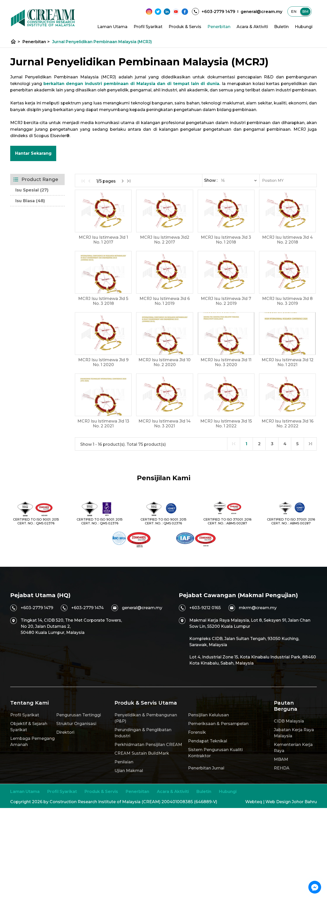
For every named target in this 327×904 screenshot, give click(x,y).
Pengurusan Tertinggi (78, 715)
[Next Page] (123, 181)
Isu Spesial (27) (32, 190)
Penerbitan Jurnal (206, 768)
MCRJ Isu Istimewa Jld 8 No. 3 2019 (287, 301)
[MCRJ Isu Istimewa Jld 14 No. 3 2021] (164, 395)
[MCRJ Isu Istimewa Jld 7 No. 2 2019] (226, 272)
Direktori (65, 732)
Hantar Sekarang (33, 153)
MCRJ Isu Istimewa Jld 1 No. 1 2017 (103, 240)
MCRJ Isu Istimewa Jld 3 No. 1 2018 (226, 240)
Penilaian (123, 762)
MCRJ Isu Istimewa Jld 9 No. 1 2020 (103, 362)
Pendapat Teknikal (207, 741)
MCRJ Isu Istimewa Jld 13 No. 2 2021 (103, 423)
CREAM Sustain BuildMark (141, 753)
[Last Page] (129, 181)
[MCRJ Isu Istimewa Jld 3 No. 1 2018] (226, 211)
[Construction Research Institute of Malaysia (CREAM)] (43, 18)
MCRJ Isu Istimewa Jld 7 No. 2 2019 (226, 301)
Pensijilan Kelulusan (208, 715)
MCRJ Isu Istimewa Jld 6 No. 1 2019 (164, 301)
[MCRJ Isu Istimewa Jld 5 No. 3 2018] (103, 272)
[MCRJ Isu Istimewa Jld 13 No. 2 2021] (103, 395)
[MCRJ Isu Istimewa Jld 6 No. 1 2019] (164, 272)
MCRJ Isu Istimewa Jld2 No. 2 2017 (164, 240)
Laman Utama (112, 26)
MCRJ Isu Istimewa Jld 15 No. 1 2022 (226, 423)
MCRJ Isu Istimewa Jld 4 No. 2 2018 (287, 240)
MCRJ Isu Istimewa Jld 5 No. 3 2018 (103, 301)
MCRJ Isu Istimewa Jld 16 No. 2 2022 (287, 423)
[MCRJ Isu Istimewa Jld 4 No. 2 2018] (287, 211)
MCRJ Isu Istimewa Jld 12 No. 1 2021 (287, 362)
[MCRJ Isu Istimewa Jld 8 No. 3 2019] (287, 272)
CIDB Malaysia (289, 721)
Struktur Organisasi (76, 723)
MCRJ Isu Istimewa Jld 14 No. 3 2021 (164, 423)
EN (294, 11)
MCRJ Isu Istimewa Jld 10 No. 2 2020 (164, 362)
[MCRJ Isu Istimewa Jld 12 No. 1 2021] (287, 333)
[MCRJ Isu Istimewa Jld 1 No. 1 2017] (103, 211)
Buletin (281, 26)
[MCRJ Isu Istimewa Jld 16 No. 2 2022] (287, 395)
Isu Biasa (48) (30, 200)
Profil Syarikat (148, 26)
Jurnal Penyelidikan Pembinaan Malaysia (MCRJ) (102, 41)
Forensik (197, 732)
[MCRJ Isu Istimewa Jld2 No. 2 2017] (164, 211)
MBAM (281, 759)
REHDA (281, 768)
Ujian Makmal (128, 770)
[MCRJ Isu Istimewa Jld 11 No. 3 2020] (226, 333)
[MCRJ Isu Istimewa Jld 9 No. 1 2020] (103, 333)
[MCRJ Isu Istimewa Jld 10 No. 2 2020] (164, 333)
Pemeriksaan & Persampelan (218, 723)
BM (305, 11)
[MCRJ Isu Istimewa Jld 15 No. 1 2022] (226, 395)
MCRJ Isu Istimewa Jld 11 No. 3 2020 (226, 362)
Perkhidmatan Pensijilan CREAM (148, 744)
